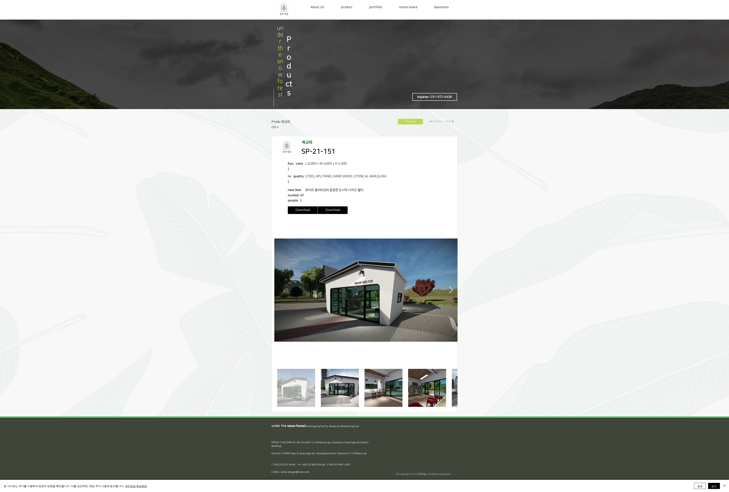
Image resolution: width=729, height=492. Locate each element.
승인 (714, 486)
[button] (434, 97)
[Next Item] (451, 290)
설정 (700, 486)
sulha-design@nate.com (295, 472)
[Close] (724, 486)
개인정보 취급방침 (136, 486)
